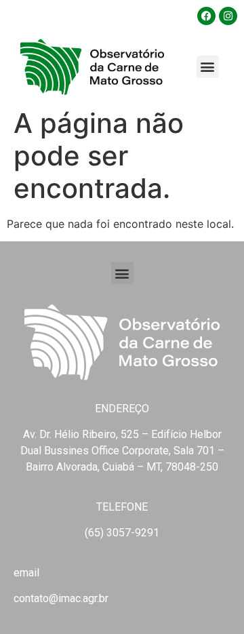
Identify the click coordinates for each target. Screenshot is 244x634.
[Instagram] (228, 16)
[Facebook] (206, 16)
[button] (208, 67)
